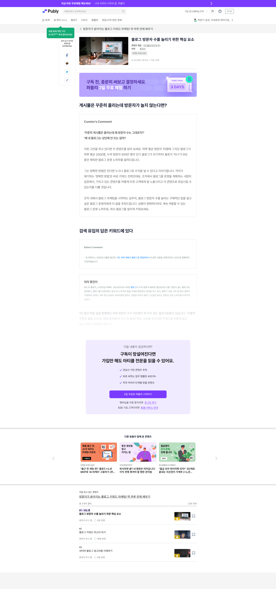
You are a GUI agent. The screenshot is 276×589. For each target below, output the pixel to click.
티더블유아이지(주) (151, 45)
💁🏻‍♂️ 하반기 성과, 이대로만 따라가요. (212, 20)
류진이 (143, 49)
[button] (60, 33)
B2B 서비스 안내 (149, 407)
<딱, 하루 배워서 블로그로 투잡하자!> (133, 257)
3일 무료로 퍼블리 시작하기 (138, 394)
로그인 (229, 11)
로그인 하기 (150, 402)
